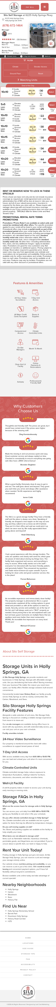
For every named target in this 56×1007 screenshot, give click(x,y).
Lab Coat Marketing (42, 1004)
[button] (45, 7)
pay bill (30, 7)
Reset (40, 73)
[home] (13, 7)
